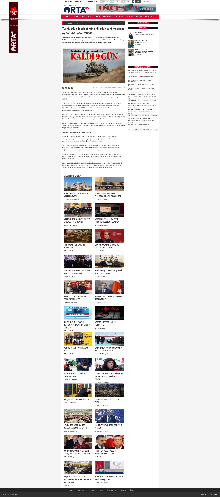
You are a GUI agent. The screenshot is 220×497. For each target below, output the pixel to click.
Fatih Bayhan (138, 49)
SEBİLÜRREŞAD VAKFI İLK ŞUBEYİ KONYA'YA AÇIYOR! (143, 129)
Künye (101, 490)
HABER (76, 23)
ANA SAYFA (68, 1)
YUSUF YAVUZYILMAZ (140, 32)
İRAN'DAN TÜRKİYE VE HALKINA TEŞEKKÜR (140, 118)
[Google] (69, 88)
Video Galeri (81, 490)
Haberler (69, 23)
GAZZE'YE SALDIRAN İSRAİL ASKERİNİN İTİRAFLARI (142, 92)
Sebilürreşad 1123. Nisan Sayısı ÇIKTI (138, 124)
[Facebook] (63, 88)
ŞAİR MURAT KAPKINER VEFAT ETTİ (138, 103)
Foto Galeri (92, 490)
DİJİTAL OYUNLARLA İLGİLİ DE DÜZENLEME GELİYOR (142, 115)
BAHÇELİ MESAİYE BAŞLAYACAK (76, 399)
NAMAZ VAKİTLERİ (92, 1)
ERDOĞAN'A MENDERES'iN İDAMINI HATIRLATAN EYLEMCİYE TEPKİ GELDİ (109, 376)
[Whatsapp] (72, 88)
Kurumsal (123, 490)
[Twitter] (66, 88)
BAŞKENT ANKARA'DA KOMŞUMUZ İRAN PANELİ (141, 127)
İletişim (132, 490)
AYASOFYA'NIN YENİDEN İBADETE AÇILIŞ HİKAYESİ (142, 70)
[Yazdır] (94, 87)
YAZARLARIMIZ (79, 1)
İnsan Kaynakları (111, 490)
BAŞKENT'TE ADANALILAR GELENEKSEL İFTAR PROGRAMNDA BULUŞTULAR (77, 479)
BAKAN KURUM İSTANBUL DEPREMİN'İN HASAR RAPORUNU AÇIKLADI (77, 325)
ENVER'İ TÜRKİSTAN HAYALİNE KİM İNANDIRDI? (141, 94)
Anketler (71, 490)
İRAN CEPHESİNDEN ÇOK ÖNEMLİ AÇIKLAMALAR (142, 100)
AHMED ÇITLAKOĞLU (140, 41)
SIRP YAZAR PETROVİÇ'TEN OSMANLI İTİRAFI (140, 109)
